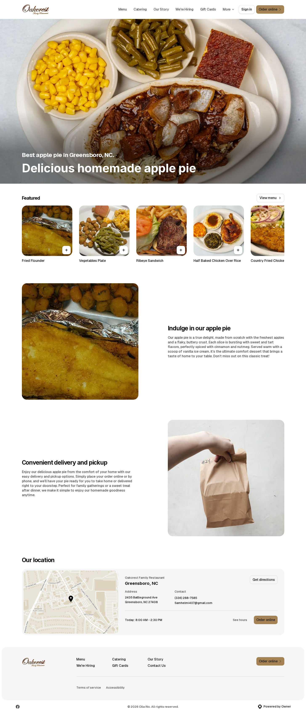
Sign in (246, 9)
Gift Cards (208, 9)
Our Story (161, 9)
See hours (240, 620)
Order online (265, 620)
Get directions (264, 579)
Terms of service (88, 687)
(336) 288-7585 (186, 598)
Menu (122, 9)
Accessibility (115, 687)
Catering (140, 9)
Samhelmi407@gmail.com (193, 603)
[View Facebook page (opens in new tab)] (17, 706)
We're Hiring (184, 9)
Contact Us (157, 665)
